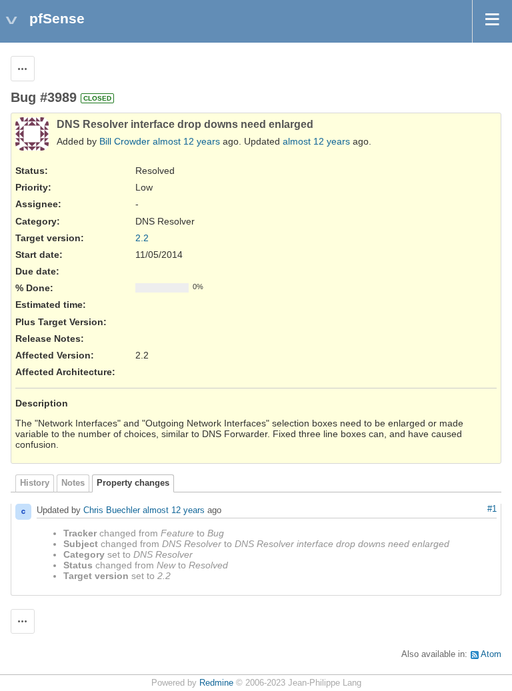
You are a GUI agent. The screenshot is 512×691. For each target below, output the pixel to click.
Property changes (133, 483)
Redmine (216, 683)
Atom (491, 654)
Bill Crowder (124, 141)
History (34, 483)
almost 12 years (186, 141)
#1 (492, 509)
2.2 (142, 238)
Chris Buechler (111, 510)
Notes (73, 483)
